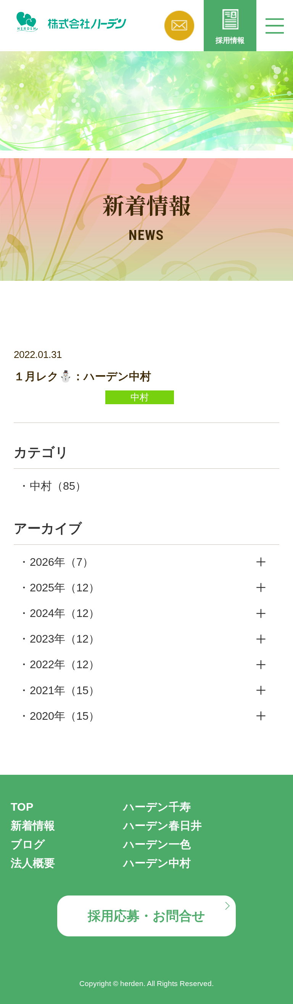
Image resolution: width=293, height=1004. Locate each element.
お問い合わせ (179, 25)
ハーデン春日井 (162, 825)
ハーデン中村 (157, 863)
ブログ (28, 844)
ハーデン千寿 (157, 807)
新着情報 (33, 825)
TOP (22, 807)
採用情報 (230, 40)
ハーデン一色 (157, 844)
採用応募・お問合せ (146, 916)
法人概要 (33, 863)
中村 (58, 486)
